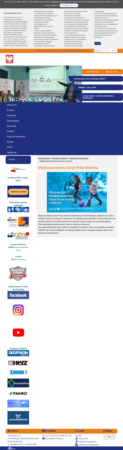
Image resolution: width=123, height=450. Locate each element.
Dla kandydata (13, 121)
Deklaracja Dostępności (88, 445)
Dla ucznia (11, 126)
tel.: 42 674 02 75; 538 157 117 (58, 436)
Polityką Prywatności (58, 2)
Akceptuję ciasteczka (68, 5)
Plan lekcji (113, 72)
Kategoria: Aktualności (78, 158)
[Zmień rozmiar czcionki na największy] (64, 50)
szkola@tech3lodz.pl (54, 439)
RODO (10, 147)
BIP (80, 436)
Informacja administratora (82, 50)
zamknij (97, 43)
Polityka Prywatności (87, 442)
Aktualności (12, 105)
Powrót (12, 159)
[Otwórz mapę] (109, 437)
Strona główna (42, 50)
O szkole (10, 110)
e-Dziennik (94, 72)
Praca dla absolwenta (16, 137)
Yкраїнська (12, 152)
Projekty (10, 131)
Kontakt (10, 142)
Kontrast (70, 50)
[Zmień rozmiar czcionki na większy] (63, 50)
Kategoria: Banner (60, 158)
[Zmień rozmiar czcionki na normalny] (62, 50)
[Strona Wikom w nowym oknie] (11, 448)
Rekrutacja (11, 115)
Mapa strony (52, 50)
